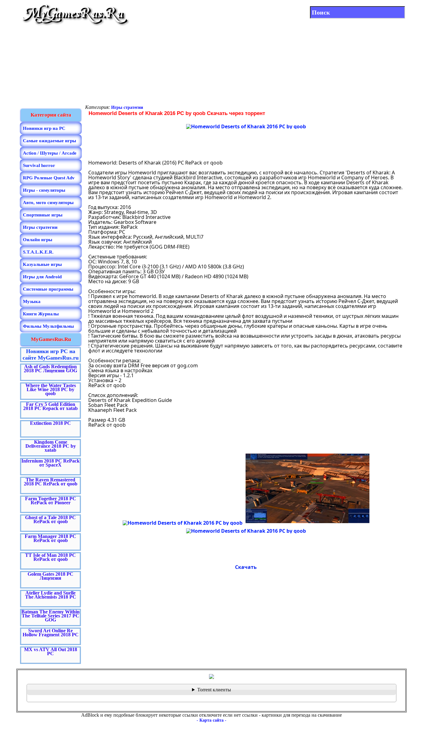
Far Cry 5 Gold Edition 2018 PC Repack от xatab (50, 406)
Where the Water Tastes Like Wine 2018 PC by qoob (50, 389)
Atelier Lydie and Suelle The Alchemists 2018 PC (50, 595)
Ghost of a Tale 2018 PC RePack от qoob (50, 519)
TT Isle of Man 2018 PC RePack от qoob (50, 557)
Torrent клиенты (214, 689)
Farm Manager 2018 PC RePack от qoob (50, 538)
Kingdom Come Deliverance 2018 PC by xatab (50, 446)
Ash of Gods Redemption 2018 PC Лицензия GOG (50, 368)
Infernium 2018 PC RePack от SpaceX (50, 462)
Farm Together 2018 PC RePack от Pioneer (50, 500)
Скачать (246, 567)
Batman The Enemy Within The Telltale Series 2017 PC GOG (50, 615)
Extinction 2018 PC (50, 423)
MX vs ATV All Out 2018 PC (50, 651)
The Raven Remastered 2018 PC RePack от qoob (50, 481)
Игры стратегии (127, 107)
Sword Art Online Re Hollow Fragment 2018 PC (51, 632)
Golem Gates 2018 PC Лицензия (50, 576)
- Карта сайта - (211, 720)
